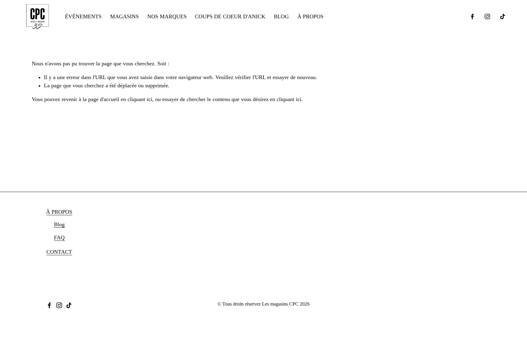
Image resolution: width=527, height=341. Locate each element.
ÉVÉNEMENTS (83, 16)
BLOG (281, 16)
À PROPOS (310, 16)
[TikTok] (502, 16)
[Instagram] (487, 16)
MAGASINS (124, 16)
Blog (59, 224)
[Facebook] (472, 16)
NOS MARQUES (167, 16)
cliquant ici (139, 99)
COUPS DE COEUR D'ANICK (230, 16)
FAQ (59, 237)
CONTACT (59, 252)
